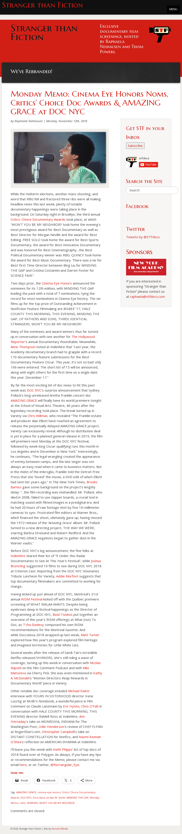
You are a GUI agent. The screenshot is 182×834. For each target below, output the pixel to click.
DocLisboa (39, 797)
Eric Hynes (71, 706)
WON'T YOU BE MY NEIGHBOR (57, 803)
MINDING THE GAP (78, 797)
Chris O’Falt (90, 706)
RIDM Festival (31, 599)
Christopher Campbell (58, 731)
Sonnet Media (59, 828)
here (23, 764)
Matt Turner (90, 635)
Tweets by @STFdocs (143, 237)
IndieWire (18, 555)
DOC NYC (34, 390)
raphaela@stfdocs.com (147, 296)
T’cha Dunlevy (33, 624)
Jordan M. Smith (55, 797)
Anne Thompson (23, 347)
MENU (173, 9)
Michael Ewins (78, 691)
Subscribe (135, 145)
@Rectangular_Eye (65, 764)
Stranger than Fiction (42, 5)
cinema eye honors (49, 792)
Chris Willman (37, 415)
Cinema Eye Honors (57, 283)
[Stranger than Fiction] (159, 33)
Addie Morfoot (67, 576)
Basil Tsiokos (63, 614)
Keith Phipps (62, 749)
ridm (23, 803)
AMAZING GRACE (24, 400)
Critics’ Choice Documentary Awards (38, 219)
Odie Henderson (51, 726)
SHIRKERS (32, 803)
